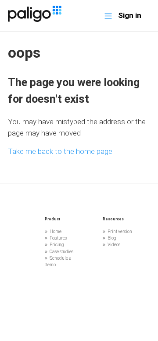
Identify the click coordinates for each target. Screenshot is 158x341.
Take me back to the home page (60, 151)
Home (55, 231)
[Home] (34, 19)
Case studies (61, 251)
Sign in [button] (129, 15)
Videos (114, 244)
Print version (120, 231)
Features (58, 238)
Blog (112, 238)
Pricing (57, 244)
